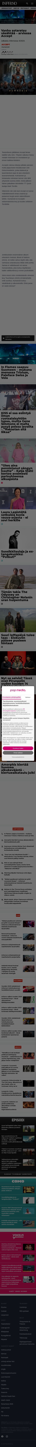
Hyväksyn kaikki (18, 748)
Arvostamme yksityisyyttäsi (11, 697)
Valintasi (27, 697)
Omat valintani (18, 753)
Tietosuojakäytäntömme (18, 757)
